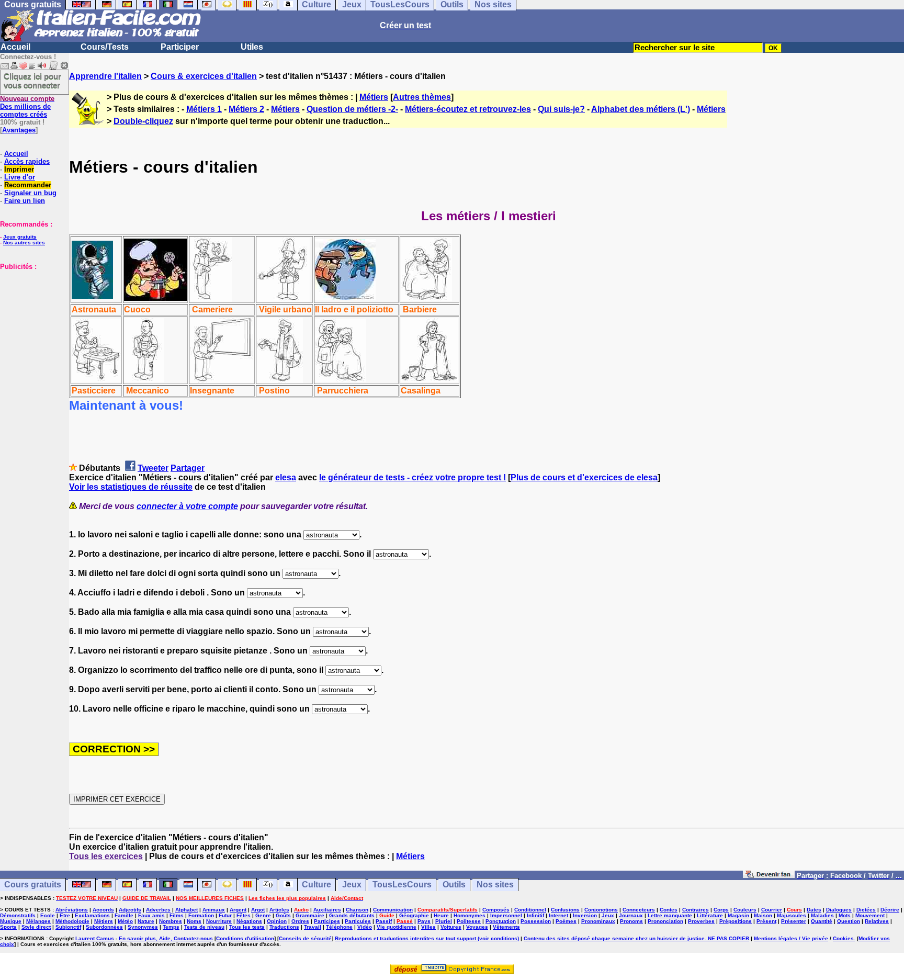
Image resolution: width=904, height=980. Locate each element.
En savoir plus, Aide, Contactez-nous (166, 938)
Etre (65, 915)
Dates (814, 910)
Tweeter (153, 468)
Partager (188, 468)
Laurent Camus (94, 938)
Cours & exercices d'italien (204, 76)
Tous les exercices (106, 856)
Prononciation (665, 921)
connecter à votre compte (187, 506)
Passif (384, 921)
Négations (249, 921)
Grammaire (310, 915)
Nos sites (495, 884)
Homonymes (469, 915)
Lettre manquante (670, 915)
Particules (358, 921)
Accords (103, 910)
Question (848, 921)
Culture (316, 884)
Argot (258, 910)
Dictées (866, 910)
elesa (285, 477)
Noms (194, 921)
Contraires (695, 910)
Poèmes (566, 921)
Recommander (27, 185)
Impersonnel (506, 915)
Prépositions (735, 921)
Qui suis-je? (561, 109)
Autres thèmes (422, 97)
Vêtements (506, 927)
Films (177, 915)
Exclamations (92, 915)
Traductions (284, 927)
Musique (10, 921)
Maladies (822, 915)
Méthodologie (72, 921)
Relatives (877, 921)
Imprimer (19, 169)
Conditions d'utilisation (245, 938)
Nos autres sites (24, 242)
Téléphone (339, 927)
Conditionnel (530, 910)
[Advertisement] (31, 323)
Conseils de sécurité (305, 938)
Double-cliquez (143, 121)
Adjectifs (130, 910)
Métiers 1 (204, 109)
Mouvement (870, 915)
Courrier (771, 910)
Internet (558, 915)
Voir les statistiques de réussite (131, 486)
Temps (171, 927)
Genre (263, 915)
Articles (279, 910)
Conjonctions (601, 910)
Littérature (710, 915)
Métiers (373, 97)
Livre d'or (19, 177)
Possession (536, 921)
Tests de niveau (204, 927)
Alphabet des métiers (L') (640, 109)
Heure (441, 915)
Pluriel (443, 921)
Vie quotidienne (396, 927)
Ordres (300, 921)
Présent (766, 921)
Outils (454, 884)
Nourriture (219, 921)
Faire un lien (24, 201)
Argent (238, 910)
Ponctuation (500, 921)
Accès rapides (27, 161)
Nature (146, 921)
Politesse (469, 921)
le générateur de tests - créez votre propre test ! (412, 477)
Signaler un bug (30, 193)
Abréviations (71, 910)
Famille (124, 915)
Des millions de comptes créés (27, 106)
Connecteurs (639, 910)
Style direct (36, 927)
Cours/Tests (105, 46)
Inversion (585, 915)
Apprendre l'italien (105, 76)
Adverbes (158, 910)
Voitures (450, 927)
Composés (496, 910)
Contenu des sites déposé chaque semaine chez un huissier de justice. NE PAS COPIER (636, 938)
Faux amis (151, 915)
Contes (668, 910)
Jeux (351, 884)
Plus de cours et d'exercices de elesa (584, 477)
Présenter (793, 921)
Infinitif (535, 915)
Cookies (843, 938)
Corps (721, 910)
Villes (428, 927)
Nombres (170, 921)
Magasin (738, 915)
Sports (8, 927)
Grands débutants (352, 915)
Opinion (277, 921)
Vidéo (364, 927)
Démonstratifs (18, 915)
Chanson (357, 910)
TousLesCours (402, 884)
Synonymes (143, 927)
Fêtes (243, 915)
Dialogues (839, 910)
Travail (312, 927)
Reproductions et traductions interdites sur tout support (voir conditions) (427, 938)
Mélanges (38, 921)
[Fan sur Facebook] (769, 875)
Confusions (565, 910)
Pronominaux (598, 921)
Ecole (47, 915)
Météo (125, 921)
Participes (327, 921)
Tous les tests (247, 927)
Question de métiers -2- (352, 109)
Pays (424, 921)
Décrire (889, 910)
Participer (180, 46)
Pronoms (631, 921)
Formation (201, 915)
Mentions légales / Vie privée (791, 938)
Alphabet (186, 910)
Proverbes (701, 921)
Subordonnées (104, 927)
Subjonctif (68, 927)
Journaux (631, 915)
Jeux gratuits (20, 237)
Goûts (283, 915)
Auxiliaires (327, 910)
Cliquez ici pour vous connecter (32, 80)
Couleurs (744, 910)
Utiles (252, 46)
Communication (393, 910)
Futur (225, 915)
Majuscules (791, 915)
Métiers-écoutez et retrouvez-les (468, 109)
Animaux (213, 910)
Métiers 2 (246, 109)
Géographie (414, 915)
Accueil (15, 46)
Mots (845, 915)
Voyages (477, 927)
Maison (763, 915)
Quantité (821, 921)
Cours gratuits (32, 884)
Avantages (19, 130)
